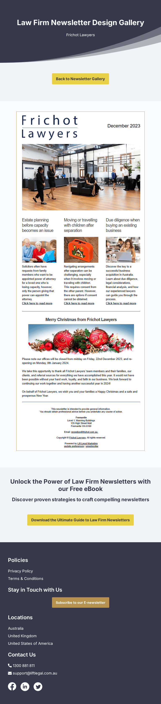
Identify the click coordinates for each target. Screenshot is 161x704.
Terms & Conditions (25, 578)
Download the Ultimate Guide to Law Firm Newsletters (80, 520)
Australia (15, 628)
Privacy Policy (20, 571)
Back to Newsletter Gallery (80, 79)
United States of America (30, 643)
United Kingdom (22, 636)
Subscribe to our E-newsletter (80, 602)
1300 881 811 (23, 665)
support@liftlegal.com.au (35, 673)
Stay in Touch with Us (35, 590)
